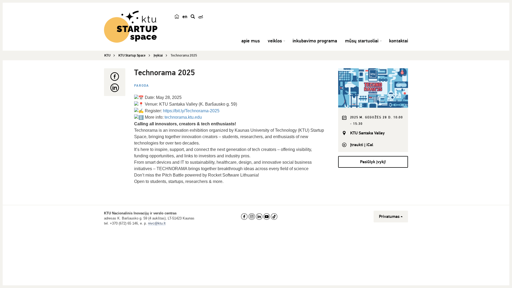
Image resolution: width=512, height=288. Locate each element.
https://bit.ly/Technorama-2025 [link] (191, 111)
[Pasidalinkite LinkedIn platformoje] (114, 87)
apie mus (250, 41)
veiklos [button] (275, 41)
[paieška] (193, 16)
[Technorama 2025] (373, 88)
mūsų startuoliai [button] (361, 41)
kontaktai (398, 41)
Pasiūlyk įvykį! (373, 162)
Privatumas (389, 216)
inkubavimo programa (315, 41)
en (184, 16)
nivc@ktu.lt (157, 223)
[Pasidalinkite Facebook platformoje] (114, 76)
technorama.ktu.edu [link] (183, 117)
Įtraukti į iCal (361, 144)
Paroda (141, 86)
